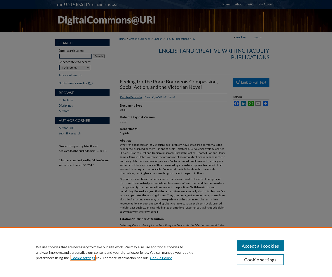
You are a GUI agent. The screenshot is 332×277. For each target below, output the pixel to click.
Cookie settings (83, 258)
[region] (166, 252)
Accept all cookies (260, 246)
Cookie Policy (161, 258)
